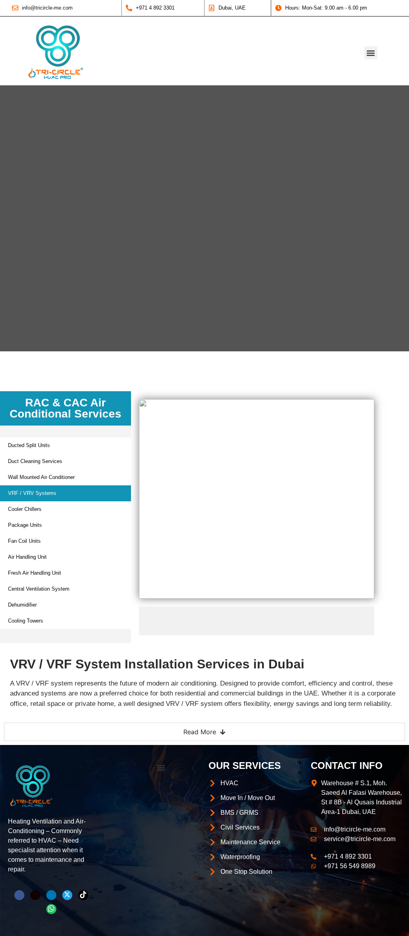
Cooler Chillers (25, 509)
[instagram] (35, 895)
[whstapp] (51, 909)
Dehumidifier (22, 605)
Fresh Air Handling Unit (34, 573)
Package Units (25, 525)
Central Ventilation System (38, 589)
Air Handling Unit (27, 557)
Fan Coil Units (24, 541)
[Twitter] (67, 895)
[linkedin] (51, 895)
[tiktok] (83, 895)
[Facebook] (19, 895)
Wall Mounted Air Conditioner (41, 477)
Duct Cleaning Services (35, 461)
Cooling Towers (25, 621)
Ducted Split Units (29, 445)
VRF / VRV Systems (32, 493)
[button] (370, 52)
